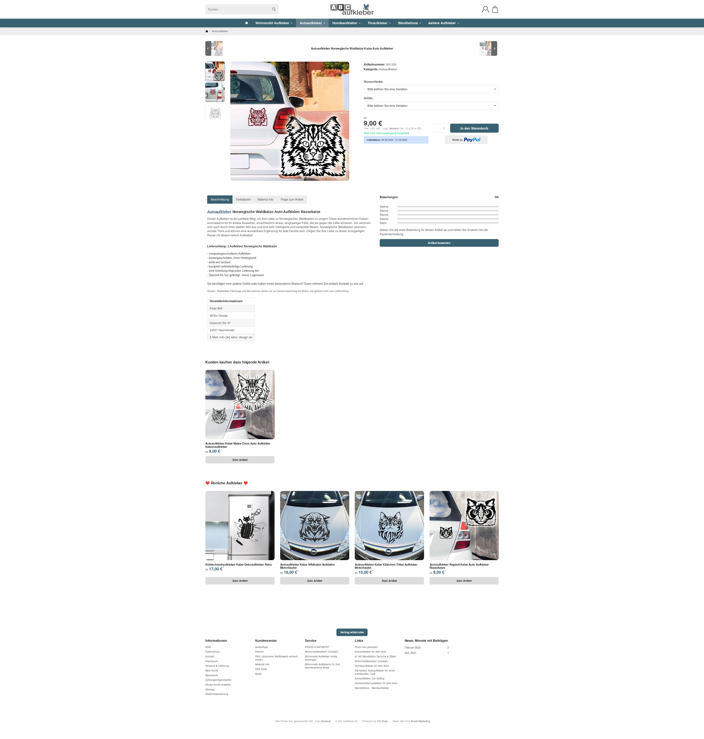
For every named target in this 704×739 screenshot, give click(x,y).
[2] (466, 140)
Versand (394, 128)
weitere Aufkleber (442, 23)
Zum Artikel (239, 460)
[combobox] (431, 89)
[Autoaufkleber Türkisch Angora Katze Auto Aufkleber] (216, 48)
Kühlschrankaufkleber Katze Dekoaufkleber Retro (238, 564)
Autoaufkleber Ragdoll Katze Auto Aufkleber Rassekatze (459, 566)
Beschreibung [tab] (220, 199)
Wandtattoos (408, 23)
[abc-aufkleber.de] (352, 9)
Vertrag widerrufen (352, 632)
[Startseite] (206, 31)
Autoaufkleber (311, 23)
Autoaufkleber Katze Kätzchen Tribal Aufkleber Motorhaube (386, 566)
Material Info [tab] (266, 199)
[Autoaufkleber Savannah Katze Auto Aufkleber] (488, 48)
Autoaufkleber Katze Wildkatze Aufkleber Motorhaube (307, 566)
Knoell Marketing (420, 721)
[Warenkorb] (495, 9)
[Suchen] (274, 9)
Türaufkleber (378, 23)
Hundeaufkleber (345, 23)
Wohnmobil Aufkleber (272, 23)
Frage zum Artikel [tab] (292, 199)
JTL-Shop (382, 721)
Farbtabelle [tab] (243, 199)
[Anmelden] (485, 9)
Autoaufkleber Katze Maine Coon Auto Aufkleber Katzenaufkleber (237, 445)
